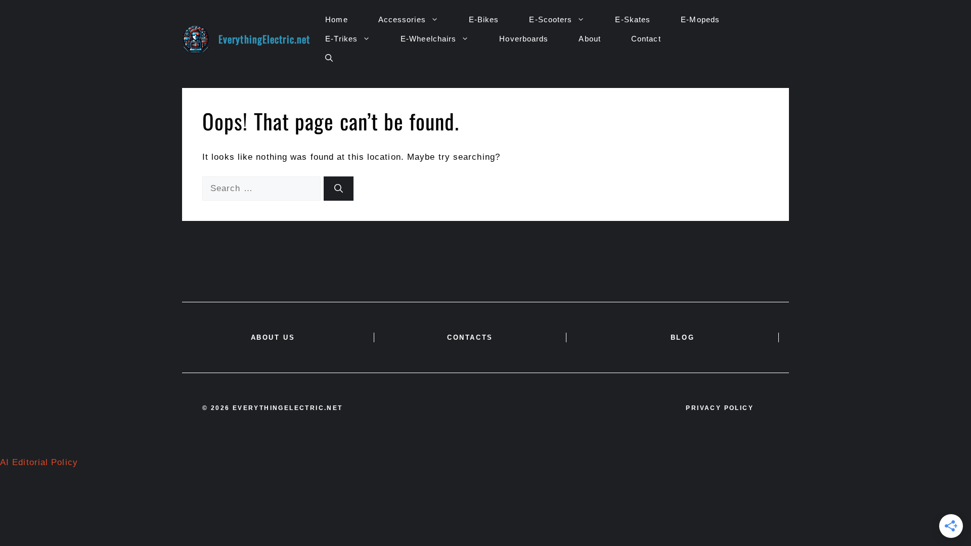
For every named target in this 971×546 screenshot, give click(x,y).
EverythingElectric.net (264, 39)
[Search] (339, 188)
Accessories (402, 19)
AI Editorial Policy (39, 462)
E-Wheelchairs (428, 38)
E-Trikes (341, 38)
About (590, 38)
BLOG (682, 337)
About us (273, 337)
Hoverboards (523, 38)
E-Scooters (550, 19)
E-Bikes (484, 19)
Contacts (470, 337)
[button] (329, 58)
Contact (646, 38)
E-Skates (632, 19)
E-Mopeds (700, 19)
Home (336, 19)
